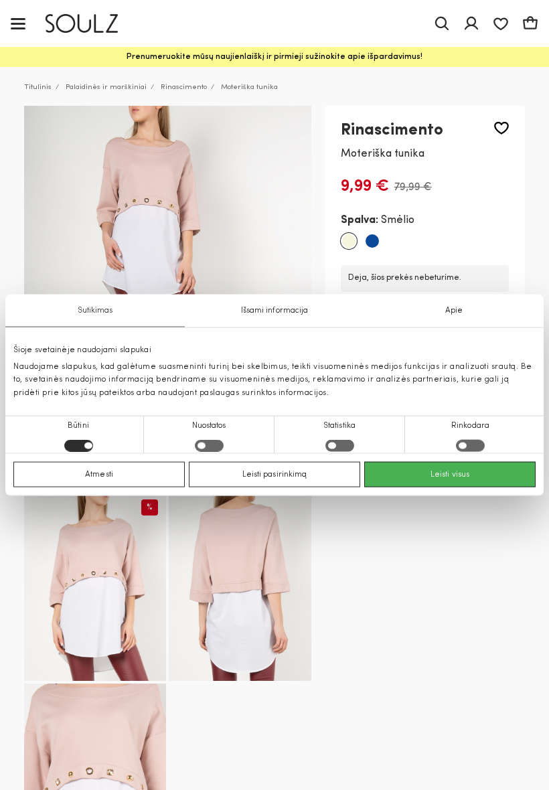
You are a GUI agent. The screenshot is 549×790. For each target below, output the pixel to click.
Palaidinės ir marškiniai (106, 87)
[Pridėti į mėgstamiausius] (501, 128)
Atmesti (99, 474)
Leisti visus (449, 474)
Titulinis (38, 87)
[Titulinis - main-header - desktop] (91, 24)
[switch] (209, 445)
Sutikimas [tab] (95, 311)
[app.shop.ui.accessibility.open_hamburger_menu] (18, 23)
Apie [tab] (454, 311)
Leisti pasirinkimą (274, 474)
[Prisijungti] (471, 23)
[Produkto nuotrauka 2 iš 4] (95, 586)
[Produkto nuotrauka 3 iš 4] (240, 586)
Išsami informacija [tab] (275, 311)
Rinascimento (184, 87)
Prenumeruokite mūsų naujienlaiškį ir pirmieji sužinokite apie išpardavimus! (274, 57)
